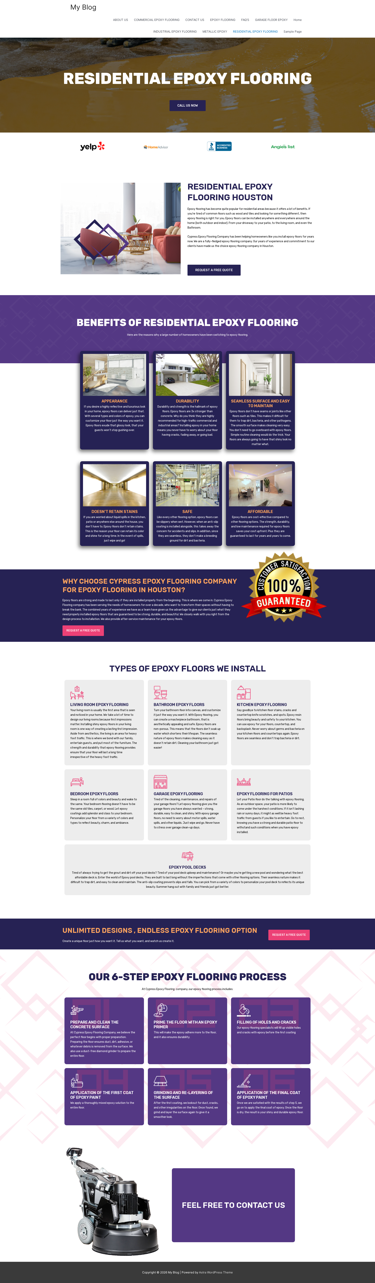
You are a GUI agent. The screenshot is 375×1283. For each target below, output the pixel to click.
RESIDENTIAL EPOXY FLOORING (255, 31)
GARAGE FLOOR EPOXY (271, 20)
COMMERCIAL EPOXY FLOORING (156, 20)
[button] (188, 105)
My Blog (83, 7)
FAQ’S (245, 20)
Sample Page (293, 31)
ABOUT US (120, 20)
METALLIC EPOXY (215, 31)
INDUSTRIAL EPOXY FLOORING (175, 31)
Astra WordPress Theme (216, 1272)
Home (298, 20)
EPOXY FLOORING (222, 20)
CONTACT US (194, 20)
